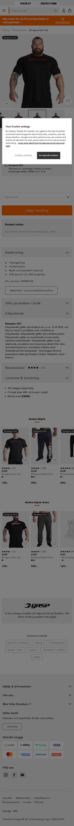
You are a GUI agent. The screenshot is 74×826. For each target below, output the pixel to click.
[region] (37, 141)
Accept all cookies (48, 155)
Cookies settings (23, 155)
